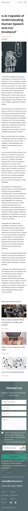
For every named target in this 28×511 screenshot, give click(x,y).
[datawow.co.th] (6, 2)
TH (21, 2)
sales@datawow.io (12, 481)
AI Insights (5, 39)
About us (4, 492)
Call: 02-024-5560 (12, 485)
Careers (12, 499)
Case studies (5, 495)
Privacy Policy (14, 495)
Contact (4, 502)
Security (4, 499)
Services (12, 492)
